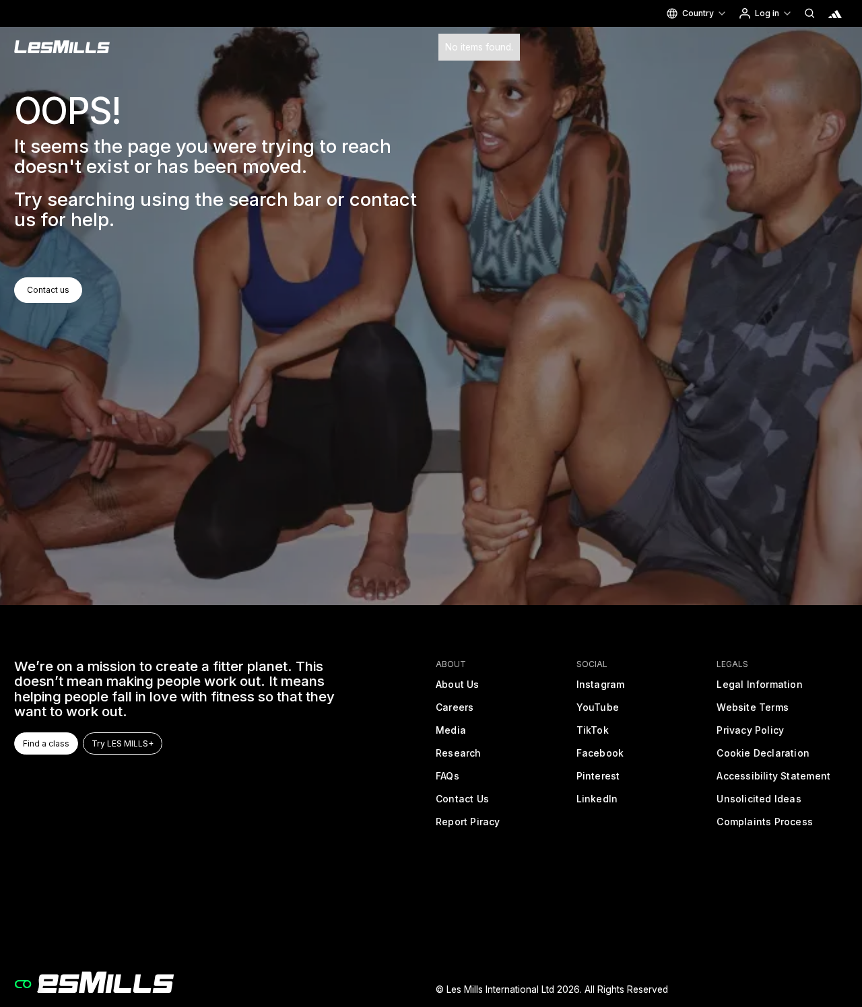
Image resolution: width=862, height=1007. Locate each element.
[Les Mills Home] (62, 47)
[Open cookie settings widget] (23, 984)
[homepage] (94, 982)
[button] (695, 13)
